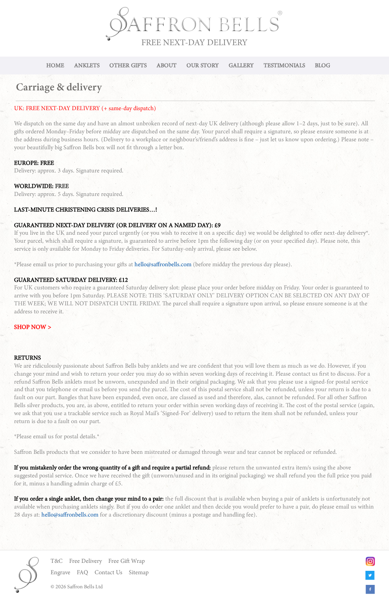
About (167, 66)
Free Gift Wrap (126, 561)
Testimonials (284, 66)
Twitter (370, 575)
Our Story (203, 66)
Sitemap (139, 573)
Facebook (370, 589)
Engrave (60, 573)
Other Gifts (128, 66)
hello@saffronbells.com (162, 265)
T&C (57, 561)
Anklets (87, 66)
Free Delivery (85, 561)
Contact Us (108, 573)
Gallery (241, 66)
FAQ (82, 573)
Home (55, 66)
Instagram (370, 561)
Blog (322, 66)
